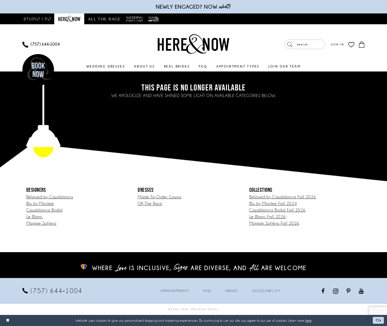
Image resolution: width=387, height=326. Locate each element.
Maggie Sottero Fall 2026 (274, 223)
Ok (378, 320)
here (308, 320)
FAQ (207, 291)
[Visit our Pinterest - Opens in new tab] (348, 290)
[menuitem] (41, 44)
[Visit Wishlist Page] (351, 44)
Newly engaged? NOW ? (193, 7)
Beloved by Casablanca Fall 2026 (282, 197)
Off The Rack (150, 203)
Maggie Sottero (41, 223)
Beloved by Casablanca (49, 197)
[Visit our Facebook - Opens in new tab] (323, 290)
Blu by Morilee (40, 203)
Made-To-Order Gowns (159, 197)
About (232, 291)
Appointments (175, 291)
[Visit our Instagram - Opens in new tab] (336, 290)
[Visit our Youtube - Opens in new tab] (362, 290)
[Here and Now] (193, 44)
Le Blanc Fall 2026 (267, 216)
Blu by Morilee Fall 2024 (273, 203)
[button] (337, 44)
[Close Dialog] (8, 320)
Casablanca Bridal (44, 210)
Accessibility (266, 291)
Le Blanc (34, 216)
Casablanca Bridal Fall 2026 (277, 210)
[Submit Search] (290, 44)
